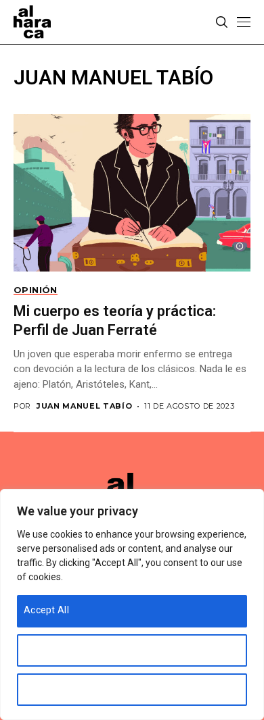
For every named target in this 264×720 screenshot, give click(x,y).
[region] (132, 604)
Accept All (46, 610)
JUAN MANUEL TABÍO (84, 406)
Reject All (45, 688)
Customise (48, 649)
